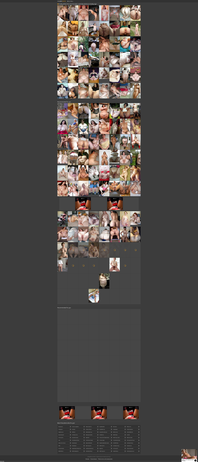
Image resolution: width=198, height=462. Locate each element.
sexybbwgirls (115, 429)
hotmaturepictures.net (130, 451)
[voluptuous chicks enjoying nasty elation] (135, 379)
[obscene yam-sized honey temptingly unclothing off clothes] (135, 363)
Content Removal (94, 459)
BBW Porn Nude (129, 437)
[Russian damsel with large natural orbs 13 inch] (94, 363)
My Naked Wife (102, 426)
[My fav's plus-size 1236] (94, 250)
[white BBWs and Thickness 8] (62, 59)
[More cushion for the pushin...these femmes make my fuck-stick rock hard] (135, 173)
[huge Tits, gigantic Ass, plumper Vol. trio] (62, 188)
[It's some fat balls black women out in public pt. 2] (73, 363)
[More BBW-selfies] (83, 250)
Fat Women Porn (75, 434)
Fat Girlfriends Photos (75, 440)
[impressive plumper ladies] (62, 75)
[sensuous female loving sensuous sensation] (114, 347)
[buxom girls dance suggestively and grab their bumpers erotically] (104, 219)
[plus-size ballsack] (104, 316)
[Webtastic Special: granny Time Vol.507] (62, 394)
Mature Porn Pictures (61, 443)
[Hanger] (62, 363)
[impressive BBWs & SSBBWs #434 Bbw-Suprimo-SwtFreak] (104, 363)
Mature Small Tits (89, 426)
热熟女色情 (2, 461)
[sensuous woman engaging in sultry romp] (83, 281)
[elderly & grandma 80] (73, 75)
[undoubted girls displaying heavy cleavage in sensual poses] (73, 281)
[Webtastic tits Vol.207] (73, 347)
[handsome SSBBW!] (94, 332)
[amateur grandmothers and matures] (135, 157)
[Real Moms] (83, 173)
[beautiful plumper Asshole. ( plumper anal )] (94, 173)
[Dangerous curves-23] (135, 347)
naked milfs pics (115, 451)
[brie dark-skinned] (125, 296)
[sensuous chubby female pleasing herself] (125, 126)
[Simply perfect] (94, 281)
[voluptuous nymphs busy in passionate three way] (125, 157)
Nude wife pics (74, 443)
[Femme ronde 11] (135, 281)
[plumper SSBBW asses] (73, 265)
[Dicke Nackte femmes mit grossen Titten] (62, 173)
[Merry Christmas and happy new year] (114, 379)
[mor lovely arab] (135, 265)
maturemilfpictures (130, 432)
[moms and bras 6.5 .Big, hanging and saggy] (125, 347)
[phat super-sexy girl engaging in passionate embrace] (83, 157)
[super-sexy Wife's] (83, 90)
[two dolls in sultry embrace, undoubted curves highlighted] (83, 28)
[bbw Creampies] (94, 59)
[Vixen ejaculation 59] (73, 332)
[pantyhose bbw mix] (125, 142)
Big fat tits (101, 448)
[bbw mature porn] (114, 59)
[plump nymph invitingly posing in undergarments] (83, 126)
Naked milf (87, 437)
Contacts (87, 459)
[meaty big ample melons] (83, 188)
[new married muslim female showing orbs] (62, 111)
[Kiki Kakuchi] (114, 281)
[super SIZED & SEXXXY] (73, 234)
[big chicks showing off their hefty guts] (135, 316)
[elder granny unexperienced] (135, 13)
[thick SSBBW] (62, 332)
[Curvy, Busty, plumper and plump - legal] (104, 126)
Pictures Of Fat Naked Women (104, 437)
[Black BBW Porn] (114, 157)
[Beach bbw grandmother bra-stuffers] (94, 379)
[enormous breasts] (62, 126)
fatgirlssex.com (60, 432)
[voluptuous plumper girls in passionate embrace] (125, 281)
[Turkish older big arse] (135, 332)
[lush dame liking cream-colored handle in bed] (104, 59)
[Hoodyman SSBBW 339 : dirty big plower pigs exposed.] (125, 379)
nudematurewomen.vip (89, 448)
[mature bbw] (94, 126)
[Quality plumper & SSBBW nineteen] (114, 13)
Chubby (61, 1)
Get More (73, 429)
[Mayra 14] (62, 44)
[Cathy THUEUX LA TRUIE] (135, 75)
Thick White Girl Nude (116, 440)
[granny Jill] (135, 59)
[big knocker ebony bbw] (104, 265)
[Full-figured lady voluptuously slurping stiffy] (94, 28)
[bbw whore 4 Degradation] (125, 90)
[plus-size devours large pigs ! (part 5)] (62, 316)
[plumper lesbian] (104, 44)
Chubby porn (60, 429)
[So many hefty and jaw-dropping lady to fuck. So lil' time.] (114, 173)
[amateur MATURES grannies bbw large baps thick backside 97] (104, 234)
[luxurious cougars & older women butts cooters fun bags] (135, 234)
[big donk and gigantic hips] (94, 44)
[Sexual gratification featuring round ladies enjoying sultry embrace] (62, 28)
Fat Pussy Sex (115, 448)
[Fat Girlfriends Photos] (135, 44)
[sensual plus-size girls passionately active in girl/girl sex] (94, 234)
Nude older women (75, 437)
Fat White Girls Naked (89, 440)
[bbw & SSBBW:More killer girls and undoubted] (83, 59)
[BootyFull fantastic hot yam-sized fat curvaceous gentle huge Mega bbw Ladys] (125, 394)
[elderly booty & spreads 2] (114, 188)
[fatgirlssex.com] (104, 173)
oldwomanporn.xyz (89, 432)
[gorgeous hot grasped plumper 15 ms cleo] (94, 394)
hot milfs (128, 434)
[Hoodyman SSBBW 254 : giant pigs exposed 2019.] (104, 188)
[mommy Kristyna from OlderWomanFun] (114, 296)
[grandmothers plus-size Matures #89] (125, 250)
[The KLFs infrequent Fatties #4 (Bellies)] (114, 142)
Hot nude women (61, 448)
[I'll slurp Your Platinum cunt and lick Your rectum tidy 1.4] (94, 13)
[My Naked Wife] (94, 188)
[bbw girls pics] (104, 281)
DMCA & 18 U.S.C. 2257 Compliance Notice (105, 459)
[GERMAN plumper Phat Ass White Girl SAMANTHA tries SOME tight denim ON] (135, 296)
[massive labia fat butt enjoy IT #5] (83, 265)
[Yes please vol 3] (73, 219)
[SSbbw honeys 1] (73, 126)
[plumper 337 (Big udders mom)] (94, 265)
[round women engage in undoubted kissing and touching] (94, 347)
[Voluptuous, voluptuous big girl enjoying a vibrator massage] (104, 394)
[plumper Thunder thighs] (83, 316)
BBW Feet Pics (102, 445)
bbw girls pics (60, 426)
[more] (73, 44)
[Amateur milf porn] (94, 296)
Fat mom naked (102, 440)
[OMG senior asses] (104, 332)
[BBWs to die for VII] (114, 75)
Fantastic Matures (130, 429)
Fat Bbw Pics (102, 434)
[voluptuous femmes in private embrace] (135, 250)
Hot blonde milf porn (89, 451)
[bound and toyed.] (135, 188)
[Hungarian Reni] (83, 394)
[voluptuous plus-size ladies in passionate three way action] (114, 219)
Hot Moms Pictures (130, 443)
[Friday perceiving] (73, 188)
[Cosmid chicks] (104, 157)
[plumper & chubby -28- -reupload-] (104, 250)
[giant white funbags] (83, 296)
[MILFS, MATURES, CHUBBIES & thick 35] (62, 347)
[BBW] (135, 111)
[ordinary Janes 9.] (94, 75)
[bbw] (135, 394)
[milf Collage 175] (62, 296)
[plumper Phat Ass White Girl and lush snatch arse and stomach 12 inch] (73, 173)
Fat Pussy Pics (60, 437)
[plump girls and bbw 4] (83, 219)
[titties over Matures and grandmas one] (73, 157)
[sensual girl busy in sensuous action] (114, 234)
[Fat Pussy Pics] (62, 250)
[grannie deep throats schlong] (125, 265)
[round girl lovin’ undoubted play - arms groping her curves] (104, 13)
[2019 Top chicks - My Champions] (114, 28)
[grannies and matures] (114, 90)
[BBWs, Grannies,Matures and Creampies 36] (104, 296)
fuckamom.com (129, 445)
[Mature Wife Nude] (135, 219)
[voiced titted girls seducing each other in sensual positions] (83, 44)
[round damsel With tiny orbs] (73, 13)
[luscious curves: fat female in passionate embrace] (73, 316)
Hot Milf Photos (115, 443)
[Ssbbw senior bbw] (125, 173)
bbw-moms (115, 426)
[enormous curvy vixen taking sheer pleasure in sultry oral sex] (104, 379)
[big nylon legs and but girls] (83, 379)
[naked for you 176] (135, 28)
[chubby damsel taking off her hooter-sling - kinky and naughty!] (125, 316)
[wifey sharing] (135, 126)
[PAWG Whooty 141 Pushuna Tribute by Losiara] (125, 13)
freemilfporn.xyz (102, 429)
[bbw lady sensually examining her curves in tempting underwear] (94, 142)
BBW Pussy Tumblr (116, 437)
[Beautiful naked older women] (62, 157)
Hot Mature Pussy (116, 445)
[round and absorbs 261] (125, 111)
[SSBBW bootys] (125, 75)
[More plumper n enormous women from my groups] (73, 379)
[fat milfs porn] (94, 90)
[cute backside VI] (114, 250)
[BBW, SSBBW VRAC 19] (73, 59)
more (59, 440)
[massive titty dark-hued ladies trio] (73, 394)
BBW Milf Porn (60, 451)
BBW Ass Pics (115, 432)
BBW (59, 445)
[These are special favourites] (73, 296)
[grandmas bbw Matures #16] (94, 219)
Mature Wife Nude (89, 443)
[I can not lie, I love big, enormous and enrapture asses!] (83, 347)
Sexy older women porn (103, 432)
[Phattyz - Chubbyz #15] (104, 90)
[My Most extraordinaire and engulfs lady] (125, 188)
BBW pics (73, 432)
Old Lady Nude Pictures (131, 440)
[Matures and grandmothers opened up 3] (114, 44)
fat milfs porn (74, 445)
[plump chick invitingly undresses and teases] (83, 13)
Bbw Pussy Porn (88, 445)
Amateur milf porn (89, 429)
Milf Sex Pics (129, 426)
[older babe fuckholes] (83, 332)
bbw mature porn (61, 434)
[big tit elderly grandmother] (104, 111)
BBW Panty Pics (102, 451)
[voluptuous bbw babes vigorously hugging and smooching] (62, 234)
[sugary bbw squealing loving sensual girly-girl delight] (94, 157)
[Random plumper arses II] (73, 250)
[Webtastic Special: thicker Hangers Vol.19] (125, 332)
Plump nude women (130, 448)
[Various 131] (62, 90)
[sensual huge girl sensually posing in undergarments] (62, 281)
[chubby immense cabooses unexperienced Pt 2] (125, 44)
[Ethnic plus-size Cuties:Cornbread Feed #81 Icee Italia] (135, 142)
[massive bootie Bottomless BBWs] (125, 28)
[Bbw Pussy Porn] (62, 142)
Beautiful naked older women (104, 443)
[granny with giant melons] (104, 142)
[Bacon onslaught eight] (83, 234)
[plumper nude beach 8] (73, 142)
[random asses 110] (83, 111)
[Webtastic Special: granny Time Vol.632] (73, 90)
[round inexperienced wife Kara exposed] (94, 111)
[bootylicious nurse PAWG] (135, 90)
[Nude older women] (62, 265)
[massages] (83, 75)
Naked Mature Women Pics (76, 448)
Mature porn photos (89, 434)
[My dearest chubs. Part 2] (114, 111)
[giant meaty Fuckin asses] (104, 347)
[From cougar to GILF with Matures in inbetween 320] (125, 363)
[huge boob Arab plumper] (83, 142)
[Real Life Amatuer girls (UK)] (62, 219)
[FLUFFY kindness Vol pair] (125, 219)
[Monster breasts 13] (83, 363)
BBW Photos (115, 434)
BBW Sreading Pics (75, 451)
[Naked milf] (114, 265)
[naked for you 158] (125, 234)
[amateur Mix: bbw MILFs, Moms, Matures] (62, 379)
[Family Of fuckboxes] (62, 13)
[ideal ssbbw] (114, 126)
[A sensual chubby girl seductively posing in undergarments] (73, 111)
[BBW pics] (104, 28)
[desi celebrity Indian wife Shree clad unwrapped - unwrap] (114, 394)
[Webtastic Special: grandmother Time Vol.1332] (114, 332)
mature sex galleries (75, 426)
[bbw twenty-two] (125, 59)
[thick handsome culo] (73, 28)
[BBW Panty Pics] (104, 75)
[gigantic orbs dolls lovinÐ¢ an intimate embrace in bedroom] (114, 363)
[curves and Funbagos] (114, 316)
